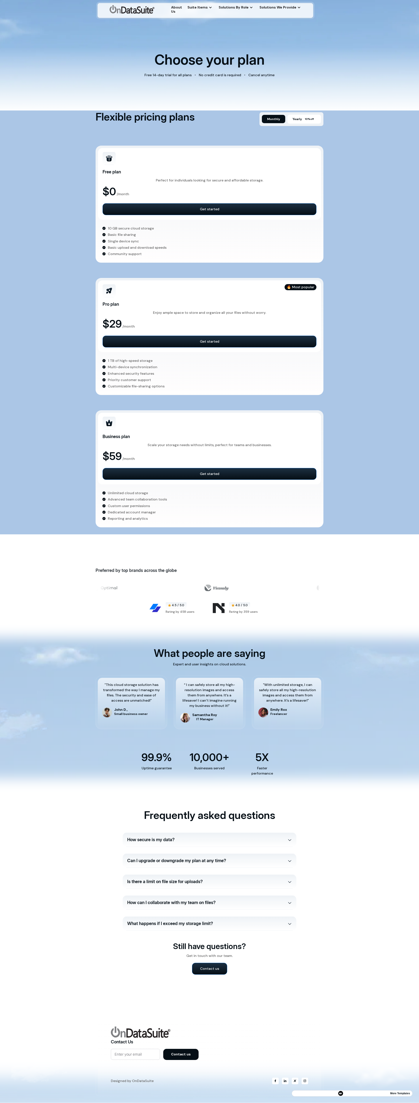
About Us (176, 9)
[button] (199, 7)
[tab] (273, 119)
